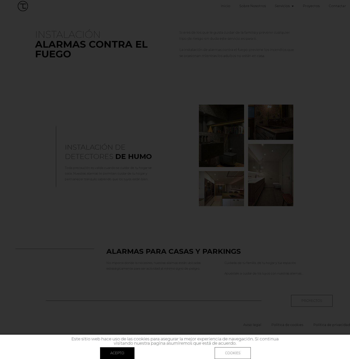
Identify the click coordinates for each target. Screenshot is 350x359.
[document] (175, 179)
